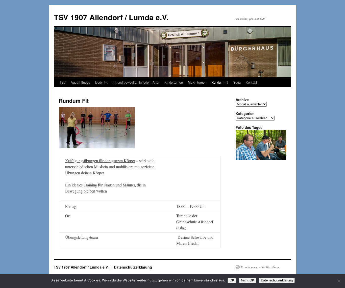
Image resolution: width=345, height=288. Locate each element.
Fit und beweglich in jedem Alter (136, 82)
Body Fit (101, 82)
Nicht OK (247, 280)
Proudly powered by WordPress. (260, 267)
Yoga (237, 82)
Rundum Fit (219, 82)
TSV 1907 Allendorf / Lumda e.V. (111, 17)
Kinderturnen (173, 82)
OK (232, 280)
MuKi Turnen (197, 82)
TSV (62, 82)
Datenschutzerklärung (133, 267)
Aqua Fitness (80, 82)
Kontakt (251, 82)
